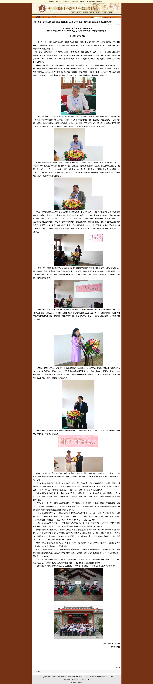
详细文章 (54, 17)
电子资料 (104, 12)
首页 (73, 12)
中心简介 (79, 12)
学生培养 (92, 12)
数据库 (110, 12)
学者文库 (98, 12)
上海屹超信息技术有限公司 (74, 679)
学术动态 (85, 12)
